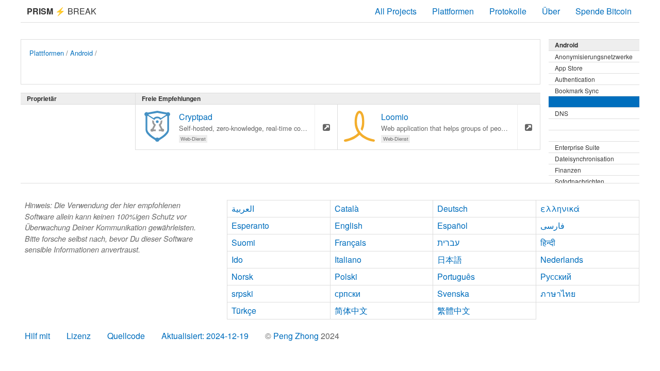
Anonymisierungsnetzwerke (594, 56)
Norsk (242, 276)
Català (347, 208)
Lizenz (79, 336)
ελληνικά (560, 208)
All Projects (396, 11)
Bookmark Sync (577, 90)
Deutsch (452, 208)
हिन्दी (547, 242)
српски (347, 293)
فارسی (552, 225)
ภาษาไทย (557, 293)
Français (350, 242)
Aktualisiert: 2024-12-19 (205, 336)
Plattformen (453, 11)
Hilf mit (37, 336)
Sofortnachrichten (579, 181)
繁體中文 (453, 310)
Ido (237, 259)
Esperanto (250, 225)
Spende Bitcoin (603, 11)
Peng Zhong (297, 336)
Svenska (453, 293)
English (348, 225)
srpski (242, 293)
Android (81, 53)
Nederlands (561, 259)
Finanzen (568, 169)
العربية (243, 208)
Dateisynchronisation (584, 158)
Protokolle (507, 11)
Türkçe (244, 310)
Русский (555, 276)
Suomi (243, 242)
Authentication (575, 79)
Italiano (348, 259)
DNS (561, 113)
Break (61, 11)
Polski (346, 276)
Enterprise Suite (577, 147)
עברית (448, 242)
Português (456, 276)
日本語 (449, 259)
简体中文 (351, 310)
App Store (569, 67)
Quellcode (126, 336)
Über (551, 11)
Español (452, 225)
